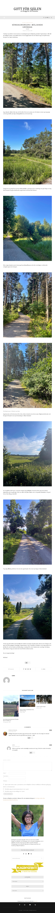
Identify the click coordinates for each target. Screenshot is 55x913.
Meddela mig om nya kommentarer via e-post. (17, 789)
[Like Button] (26, 663)
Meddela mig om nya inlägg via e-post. (15, 791)
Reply (51, 730)
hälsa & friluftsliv (27, 22)
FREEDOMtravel (13, 730)
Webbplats (5, 780)
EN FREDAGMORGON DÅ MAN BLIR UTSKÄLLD (10, 720)
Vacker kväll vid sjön (41, 706)
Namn (4, 773)
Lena (44, 669)
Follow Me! (35, 901)
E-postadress (5, 776)
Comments (11, 669)
